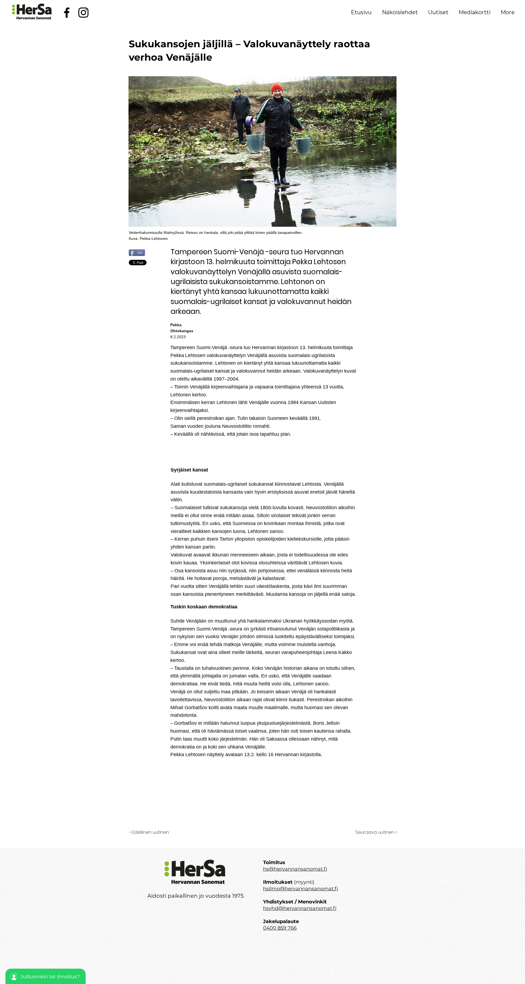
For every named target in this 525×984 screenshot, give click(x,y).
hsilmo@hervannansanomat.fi (300, 889)
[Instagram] (83, 12)
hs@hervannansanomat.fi (295, 869)
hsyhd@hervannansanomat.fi (299, 908)
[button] (400, 12)
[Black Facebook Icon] (67, 12)
